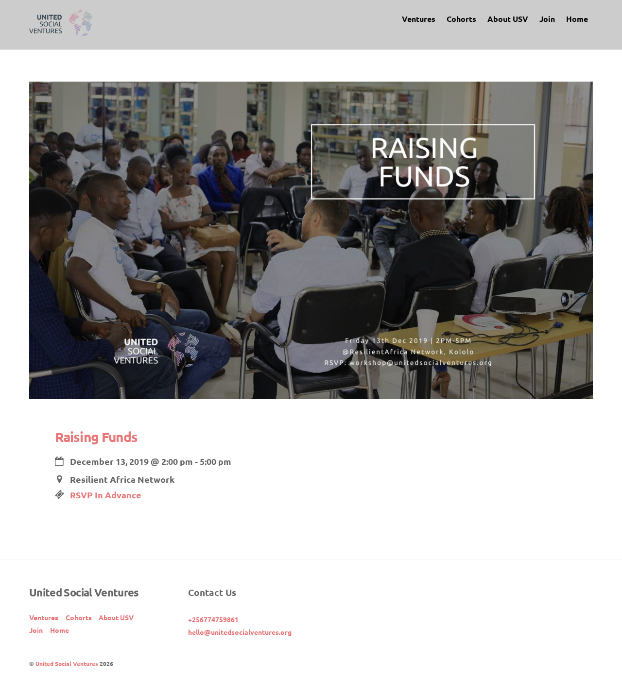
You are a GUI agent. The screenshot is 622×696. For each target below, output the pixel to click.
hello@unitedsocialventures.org (240, 632)
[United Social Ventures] (60, 30)
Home (577, 19)
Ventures (418, 19)
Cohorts (461, 19)
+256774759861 (213, 619)
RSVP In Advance (105, 494)
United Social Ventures (66, 663)
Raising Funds (96, 436)
